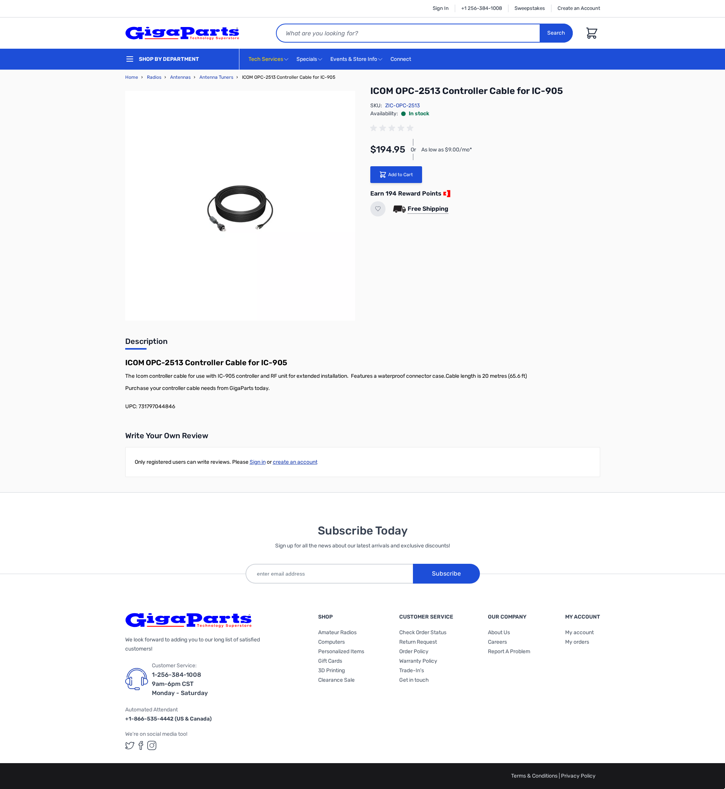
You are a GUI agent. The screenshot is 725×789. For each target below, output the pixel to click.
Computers (331, 642)
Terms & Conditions (535, 776)
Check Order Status (422, 632)
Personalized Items (341, 651)
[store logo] (182, 33)
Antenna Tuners (216, 77)
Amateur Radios (337, 632)
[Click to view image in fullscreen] (240, 206)
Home (131, 77)
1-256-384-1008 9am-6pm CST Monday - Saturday (180, 684)
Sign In (441, 8)
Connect (401, 59)
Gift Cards (330, 661)
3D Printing (331, 670)
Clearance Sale (336, 680)
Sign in (258, 462)
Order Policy (414, 651)
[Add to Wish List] (378, 208)
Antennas (180, 77)
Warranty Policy (418, 661)
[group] (393, 128)
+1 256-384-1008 (481, 8)
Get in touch (414, 680)
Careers (497, 642)
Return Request (418, 642)
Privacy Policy (578, 776)
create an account (295, 462)
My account (579, 632)
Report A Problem (509, 651)
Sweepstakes (530, 8)
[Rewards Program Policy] (446, 193)
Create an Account (579, 8)
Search (556, 33)
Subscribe (446, 573)
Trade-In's (411, 670)
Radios (154, 77)
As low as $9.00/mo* (446, 149)
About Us (499, 632)
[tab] (146, 343)
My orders (577, 642)
